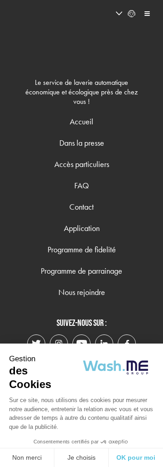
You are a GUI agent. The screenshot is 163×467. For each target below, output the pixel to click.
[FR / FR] (102, 13)
